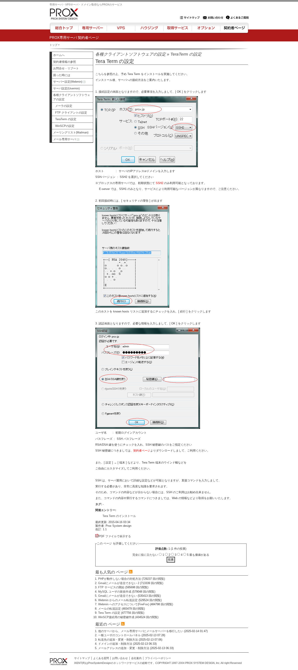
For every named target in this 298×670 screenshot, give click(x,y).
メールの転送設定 (109, 608)
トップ (53, 44)
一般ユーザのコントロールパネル (119, 635)
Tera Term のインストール (119, 516)
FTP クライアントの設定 (71, 112)
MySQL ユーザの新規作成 (114, 591)
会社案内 (136, 658)
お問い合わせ (213, 17)
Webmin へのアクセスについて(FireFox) (123, 604)
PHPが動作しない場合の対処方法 (119, 578)
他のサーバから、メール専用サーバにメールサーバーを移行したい (140, 631)
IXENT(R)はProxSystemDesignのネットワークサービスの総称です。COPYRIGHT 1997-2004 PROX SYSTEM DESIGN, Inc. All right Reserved (158, 663)
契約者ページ (233, 30)
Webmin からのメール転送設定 (118, 600)
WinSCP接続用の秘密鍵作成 (116, 617)
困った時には (61, 75)
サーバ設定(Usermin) (66, 88)
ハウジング (149, 30)
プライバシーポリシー (158, 658)
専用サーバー (92, 30)
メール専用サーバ (65, 139)
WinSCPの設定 (64, 126)
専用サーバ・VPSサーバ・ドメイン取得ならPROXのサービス (86, 4)
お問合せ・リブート (66, 68)
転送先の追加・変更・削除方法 (118, 639)
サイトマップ (191, 17)
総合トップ (64, 30)
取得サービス (177, 30)
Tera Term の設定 (109, 612)
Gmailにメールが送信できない (117, 595)
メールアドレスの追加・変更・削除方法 (123, 648)
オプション (205, 30)
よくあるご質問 (237, 17)
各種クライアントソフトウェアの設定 (71, 97)
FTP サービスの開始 (111, 587)
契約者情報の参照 (64, 61)
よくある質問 (101, 658)
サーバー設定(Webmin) (68, 81)
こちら (99, 74)
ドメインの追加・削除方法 (115, 643)
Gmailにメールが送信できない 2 (118, 583)
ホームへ (59, 55)
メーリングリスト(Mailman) (70, 132)
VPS (121, 30)
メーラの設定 (63, 105)
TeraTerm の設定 (65, 119)
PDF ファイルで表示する (115, 536)
